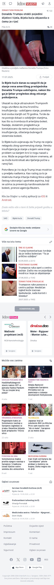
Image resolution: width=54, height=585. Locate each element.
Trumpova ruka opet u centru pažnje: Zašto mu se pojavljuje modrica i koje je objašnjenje (35, 271)
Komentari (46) (27, 308)
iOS (43, 196)
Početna (8, 525)
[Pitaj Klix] (10, 3)
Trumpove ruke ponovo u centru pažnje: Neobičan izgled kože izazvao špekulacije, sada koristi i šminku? (33, 290)
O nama (33, 537)
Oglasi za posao (37, 550)
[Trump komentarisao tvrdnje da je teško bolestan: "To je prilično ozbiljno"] (9, 254)
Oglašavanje (10, 544)
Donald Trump (33, 218)
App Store (19, 567)
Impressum (9, 531)
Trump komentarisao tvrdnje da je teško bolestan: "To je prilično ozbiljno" (35, 254)
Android (6, 200)
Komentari (34, 531)
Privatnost (34, 544)
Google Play (37, 567)
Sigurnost (9, 550)
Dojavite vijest (36, 525)
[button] (45, 317)
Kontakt (8, 537)
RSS (46, 559)
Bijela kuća (17, 218)
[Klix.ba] (27, 3)
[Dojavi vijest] (43, 3)
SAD (5, 218)
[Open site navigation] (4, 3)
